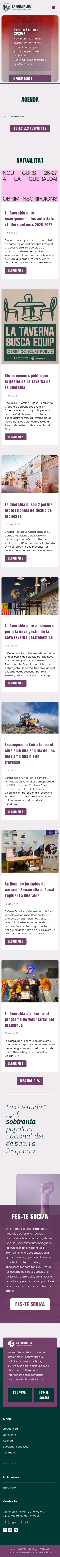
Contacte (9, 1452)
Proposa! (20, 1392)
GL (12, 1463)
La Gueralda (10, 1428)
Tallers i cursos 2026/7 (26, 31)
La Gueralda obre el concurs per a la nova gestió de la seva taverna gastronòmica (29, 631)
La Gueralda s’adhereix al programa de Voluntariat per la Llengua (29, 1019)
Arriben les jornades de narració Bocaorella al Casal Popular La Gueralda (29, 889)
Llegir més (16, 270)
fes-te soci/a (44, 1395)
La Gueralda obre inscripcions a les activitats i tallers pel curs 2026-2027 (29, 218)
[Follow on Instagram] (16, 1530)
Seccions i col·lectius (15, 1446)
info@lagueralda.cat (15, 1522)
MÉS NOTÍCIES (30, 1080)
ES (16, 1463)
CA (5, 1463)
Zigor (48, 1552)
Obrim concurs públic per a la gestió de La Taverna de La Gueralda (28, 381)
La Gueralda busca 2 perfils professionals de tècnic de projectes (28, 510)
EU (9, 1463)
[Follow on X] (10, 1530)
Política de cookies (29, 1552)
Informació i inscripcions (22, 81)
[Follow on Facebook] (5, 1530)
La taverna (9, 1434)
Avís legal (33, 1549)
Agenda (8, 1440)
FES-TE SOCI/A (30, 1304)
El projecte (9, 1487)
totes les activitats (30, 128)
